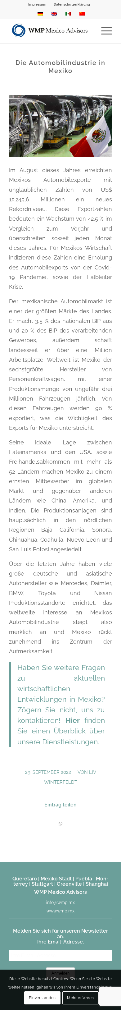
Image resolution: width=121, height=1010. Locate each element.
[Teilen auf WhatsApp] (60, 823)
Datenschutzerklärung (72, 4)
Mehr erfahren (80, 998)
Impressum (37, 4)
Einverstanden (42, 998)
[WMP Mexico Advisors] (50, 30)
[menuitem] (37, 4)
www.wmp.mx (60, 910)
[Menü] (103, 30)
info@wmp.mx (60, 902)
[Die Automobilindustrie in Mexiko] (60, 126)
